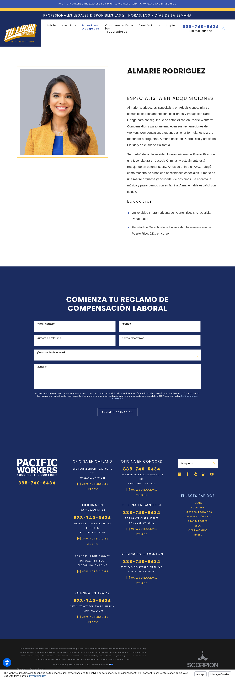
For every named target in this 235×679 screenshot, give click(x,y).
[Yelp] (195, 474)
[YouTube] (211, 474)
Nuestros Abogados (198, 512)
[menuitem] (53, 25)
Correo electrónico (133, 338)
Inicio (198, 503)
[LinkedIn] (203, 474)
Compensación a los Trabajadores (198, 519)
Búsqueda (187, 463)
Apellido (126, 323)
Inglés (198, 534)
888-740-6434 (201, 26)
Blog (198, 525)
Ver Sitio (92, 489)
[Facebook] (187, 474)
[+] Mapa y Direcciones (92, 484)
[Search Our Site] (223, 29)
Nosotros (198, 507)
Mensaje (42, 366)
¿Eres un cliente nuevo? (51, 352)
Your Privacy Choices (97, 664)
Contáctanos (198, 530)
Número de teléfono (49, 338)
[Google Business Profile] (179, 474)
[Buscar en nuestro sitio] (214, 463)
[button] (7, 662)
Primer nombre (46, 323)
